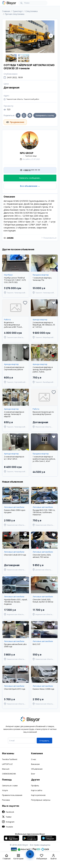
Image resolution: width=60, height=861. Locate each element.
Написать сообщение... (30, 178)
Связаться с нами (10, 785)
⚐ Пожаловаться (48, 238)
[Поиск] (21, 3)
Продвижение (17, 122)
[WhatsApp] (24, 115)
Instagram (10, 822)
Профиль (35, 785)
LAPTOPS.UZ (7, 764)
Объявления (36, 769)
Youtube (9, 826)
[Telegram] (18, 115)
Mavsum (5, 769)
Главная (6, 11)
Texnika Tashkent (9, 759)
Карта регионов (38, 795)
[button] (51, 36)
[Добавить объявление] (30, 855)
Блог (33, 773)
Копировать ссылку (45, 115)
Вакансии (35, 764)
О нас (33, 759)
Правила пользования (12, 795)
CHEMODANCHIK (9, 773)
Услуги (5, 790)
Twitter (9, 817)
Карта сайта (36, 790)
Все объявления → (30, 186)
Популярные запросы (40, 800)
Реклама (6, 800)
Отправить (44, 740)
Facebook (10, 812)
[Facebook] (29, 115)
